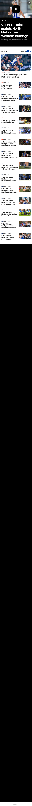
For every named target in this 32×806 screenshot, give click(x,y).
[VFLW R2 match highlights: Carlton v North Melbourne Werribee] (16, 237)
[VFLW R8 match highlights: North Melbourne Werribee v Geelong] (16, 178)
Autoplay (23, 51)
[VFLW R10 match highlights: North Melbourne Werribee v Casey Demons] (16, 154)
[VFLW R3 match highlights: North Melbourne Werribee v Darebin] (16, 225)
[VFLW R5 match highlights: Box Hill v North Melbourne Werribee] (16, 201)
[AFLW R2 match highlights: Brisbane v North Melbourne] (16, 86)
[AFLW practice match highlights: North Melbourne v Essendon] (16, 143)
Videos (9, 72)
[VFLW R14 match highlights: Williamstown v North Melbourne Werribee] (16, 98)
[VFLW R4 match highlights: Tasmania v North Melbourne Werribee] (16, 213)
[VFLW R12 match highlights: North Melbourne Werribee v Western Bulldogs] (16, 131)
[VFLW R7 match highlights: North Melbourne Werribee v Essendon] (16, 190)
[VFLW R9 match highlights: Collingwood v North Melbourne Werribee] (16, 166)
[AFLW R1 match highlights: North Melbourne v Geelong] (16, 67)
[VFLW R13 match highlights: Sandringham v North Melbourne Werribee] (16, 109)
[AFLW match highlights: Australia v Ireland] (16, 120)
